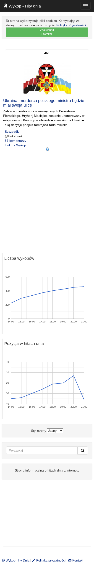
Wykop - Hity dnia (24, 6)
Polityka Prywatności (71, 25)
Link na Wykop (15, 145)
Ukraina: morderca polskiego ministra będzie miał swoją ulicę (43, 102)
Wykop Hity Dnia (17, 560)
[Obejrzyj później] (47, 149)
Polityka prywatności (50, 560)
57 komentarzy (15, 140)
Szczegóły (12, 131)
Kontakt (77, 560)
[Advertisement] (47, 202)
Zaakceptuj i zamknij (47, 32)
